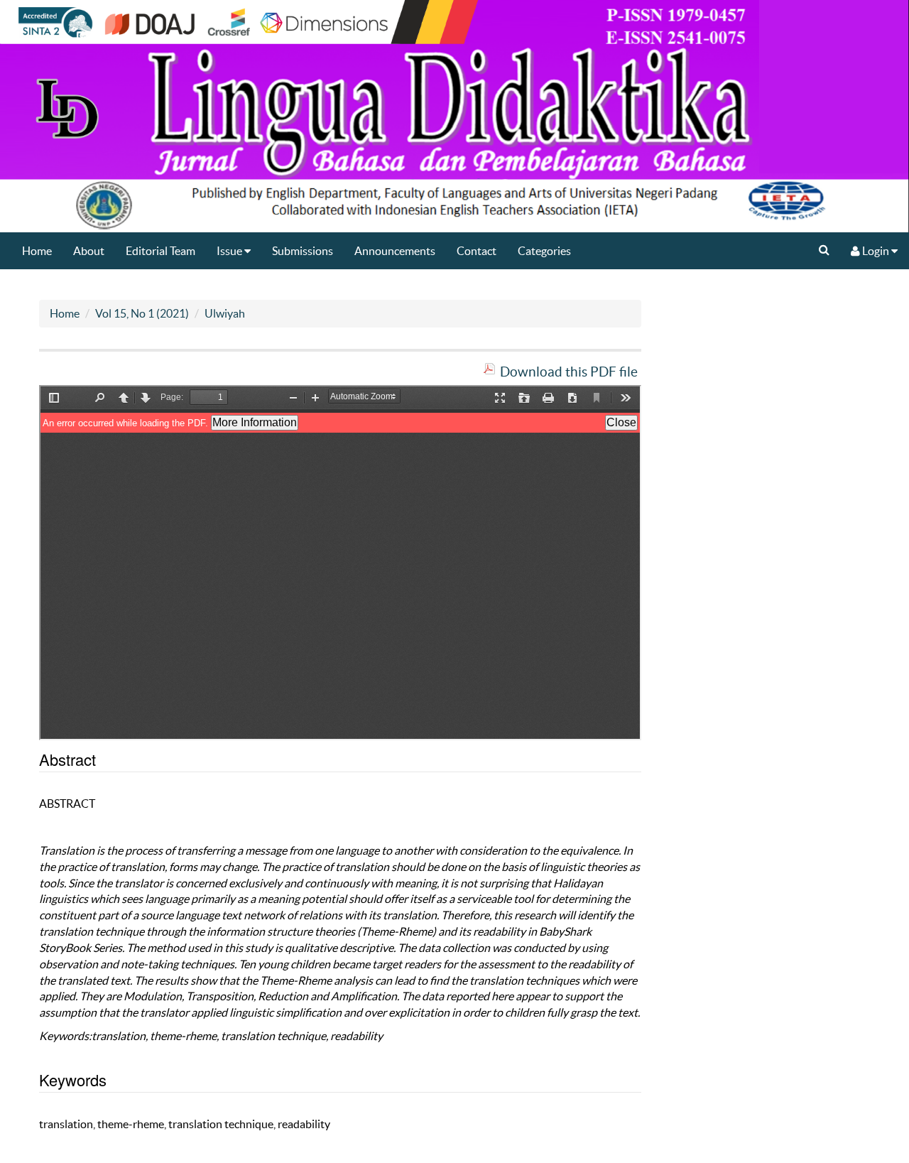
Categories (544, 250)
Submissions (302, 250)
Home (37, 250)
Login (875, 250)
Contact (476, 250)
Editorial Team (160, 250)
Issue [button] (230, 250)
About (88, 250)
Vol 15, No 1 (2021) (142, 313)
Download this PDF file (569, 371)
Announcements (394, 250)
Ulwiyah (225, 313)
